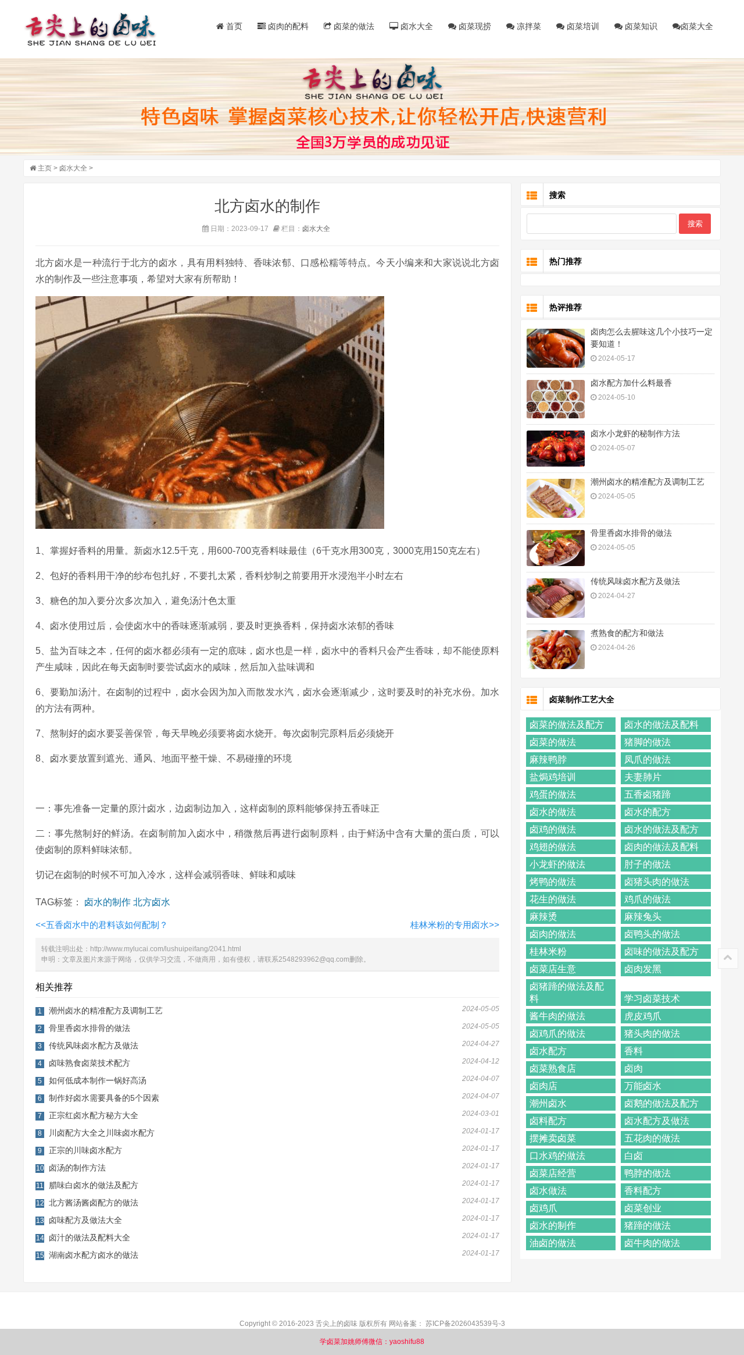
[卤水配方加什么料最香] (556, 399)
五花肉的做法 (652, 1138)
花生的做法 (553, 899)
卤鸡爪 (543, 1208)
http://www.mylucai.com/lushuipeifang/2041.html (165, 949)
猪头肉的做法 (652, 1034)
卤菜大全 (697, 26)
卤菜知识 (640, 26)
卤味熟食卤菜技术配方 (89, 1063)
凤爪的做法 (647, 759)
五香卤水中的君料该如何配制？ (101, 925)
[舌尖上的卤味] (96, 29)
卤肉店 (543, 1086)
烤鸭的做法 (553, 882)
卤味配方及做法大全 (85, 1220)
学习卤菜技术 (652, 999)
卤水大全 (415, 26)
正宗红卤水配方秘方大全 (93, 1115)
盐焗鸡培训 (553, 777)
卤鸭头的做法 (652, 934)
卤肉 (633, 1068)
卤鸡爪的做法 (557, 1034)
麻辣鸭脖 (548, 759)
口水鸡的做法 (557, 1156)
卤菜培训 (581, 26)
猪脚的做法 (647, 742)
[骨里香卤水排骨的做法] (556, 548)
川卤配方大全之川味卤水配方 (102, 1132)
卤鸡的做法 (553, 829)
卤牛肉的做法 (652, 1243)
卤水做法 (548, 1191)
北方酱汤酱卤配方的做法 (93, 1202)
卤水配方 (548, 1051)
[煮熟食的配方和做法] (556, 649)
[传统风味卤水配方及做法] (556, 598)
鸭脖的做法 (647, 1173)
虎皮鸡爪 (642, 1016)
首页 (233, 26)
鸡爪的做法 (647, 899)
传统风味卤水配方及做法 (93, 1045)
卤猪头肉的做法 (656, 882)
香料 (633, 1051)
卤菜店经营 (553, 1173)
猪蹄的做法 (647, 1225)
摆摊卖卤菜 (553, 1138)
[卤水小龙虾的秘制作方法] (556, 449)
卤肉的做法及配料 (661, 847)
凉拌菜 (527, 26)
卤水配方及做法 (656, 1121)
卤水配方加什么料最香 (631, 382)
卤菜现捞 (473, 26)
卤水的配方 (647, 812)
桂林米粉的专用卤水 (454, 925)
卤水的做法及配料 (661, 725)
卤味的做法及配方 (661, 951)
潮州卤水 (548, 1103)
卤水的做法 (553, 812)
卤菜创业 (642, 1208)
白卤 (633, 1156)
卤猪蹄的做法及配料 (567, 992)
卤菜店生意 (553, 969)
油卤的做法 (553, 1243)
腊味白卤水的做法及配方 (93, 1185)
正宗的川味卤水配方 (85, 1150)
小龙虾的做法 (557, 864)
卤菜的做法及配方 (567, 725)
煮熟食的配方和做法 (627, 633)
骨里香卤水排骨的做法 (89, 1028)
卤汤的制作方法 (77, 1167)
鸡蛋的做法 (553, 794)
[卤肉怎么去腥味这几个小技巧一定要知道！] (556, 348)
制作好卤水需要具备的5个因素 (104, 1098)
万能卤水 (642, 1086)
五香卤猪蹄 (647, 794)
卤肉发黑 (642, 969)
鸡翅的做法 (553, 847)
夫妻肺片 (642, 777)
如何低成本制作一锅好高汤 (97, 1080)
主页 (45, 168)
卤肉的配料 (287, 26)
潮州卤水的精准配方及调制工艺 (106, 1010)
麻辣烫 (543, 917)
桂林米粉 (548, 951)
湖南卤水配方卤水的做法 (93, 1255)
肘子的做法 (647, 864)
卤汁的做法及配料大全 (89, 1237)
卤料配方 (548, 1121)
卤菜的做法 (352, 26)
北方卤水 (151, 902)
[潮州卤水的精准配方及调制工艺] (556, 498)
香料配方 (642, 1191)
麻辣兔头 (642, 917)
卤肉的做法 (553, 934)
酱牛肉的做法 (557, 1016)
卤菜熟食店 (553, 1068)
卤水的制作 (107, 902)
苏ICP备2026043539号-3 (465, 1324)
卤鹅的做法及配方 (661, 1103)
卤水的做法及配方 (661, 829)
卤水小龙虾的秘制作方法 (635, 433)
